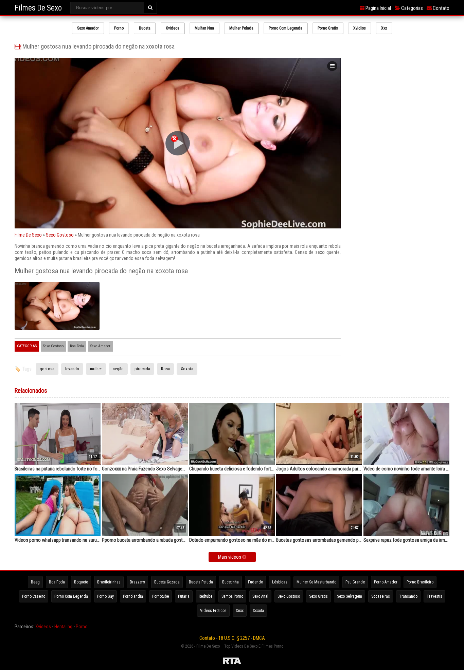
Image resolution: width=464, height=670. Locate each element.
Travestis (434, 596)
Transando (408, 596)
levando (72, 368)
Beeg (35, 582)
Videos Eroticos (213, 610)
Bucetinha (230, 582)
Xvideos (172, 28)
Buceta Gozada (167, 582)
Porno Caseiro (33, 596)
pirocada (142, 368)
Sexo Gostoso (60, 235)
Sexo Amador (88, 28)
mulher (96, 368)
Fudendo (255, 582)
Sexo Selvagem (349, 596)
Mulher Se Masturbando (316, 582)
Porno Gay (105, 596)
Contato (440, 8)
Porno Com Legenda (285, 28)
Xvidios (359, 28)
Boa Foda (77, 346)
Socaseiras (380, 596)
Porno (119, 28)
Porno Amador (385, 582)
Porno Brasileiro (420, 582)
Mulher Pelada (241, 28)
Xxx (384, 28)
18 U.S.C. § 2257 (234, 638)
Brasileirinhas (109, 582)
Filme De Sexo (28, 235)
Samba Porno (232, 596)
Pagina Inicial (377, 8)
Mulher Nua (204, 28)
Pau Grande (355, 582)
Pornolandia (133, 596)
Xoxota (187, 368)
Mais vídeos (230, 557)
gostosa (47, 368)
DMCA (259, 638)
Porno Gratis (328, 28)
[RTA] (232, 662)
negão (118, 368)
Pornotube (160, 596)
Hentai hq (63, 626)
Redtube (205, 596)
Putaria (184, 596)
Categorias (411, 8)
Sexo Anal (260, 596)
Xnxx (240, 610)
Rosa (165, 368)
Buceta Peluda (201, 582)
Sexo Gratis (318, 596)
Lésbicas (279, 582)
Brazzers (137, 582)
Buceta (144, 28)
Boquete (81, 582)
